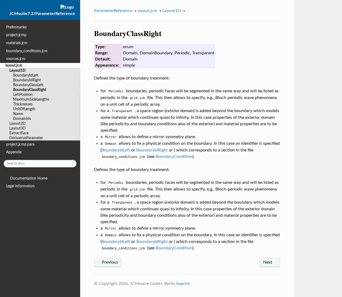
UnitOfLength (24, 109)
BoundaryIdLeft (25, 75)
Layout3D (17, 128)
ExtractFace (19, 133)
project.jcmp (16, 35)
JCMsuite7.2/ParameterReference (42, 14)
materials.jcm (17, 43)
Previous (109, 262)
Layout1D (17, 70)
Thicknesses (23, 104)
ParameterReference (113, 11)
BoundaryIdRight (27, 80)
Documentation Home (28, 178)
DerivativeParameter (26, 138)
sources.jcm (15, 59)
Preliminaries (16, 27)
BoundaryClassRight (29, 90)
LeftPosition (23, 95)
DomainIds (22, 119)
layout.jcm (13, 65)
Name (18, 114)
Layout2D (17, 123)
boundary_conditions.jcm (27, 51)
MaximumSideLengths (31, 99)
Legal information (20, 186)
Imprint (183, 283)
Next (268, 262)
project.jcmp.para (20, 144)
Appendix (14, 152)
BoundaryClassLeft (28, 85)
